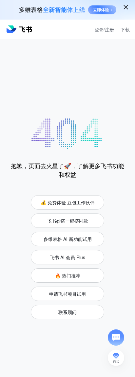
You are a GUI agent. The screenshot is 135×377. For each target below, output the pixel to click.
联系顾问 (67, 312)
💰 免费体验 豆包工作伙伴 (68, 202)
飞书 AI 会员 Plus (67, 257)
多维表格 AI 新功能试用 (68, 239)
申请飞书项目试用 (67, 294)
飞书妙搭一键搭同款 (67, 220)
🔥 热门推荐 (67, 275)
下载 (125, 29)
